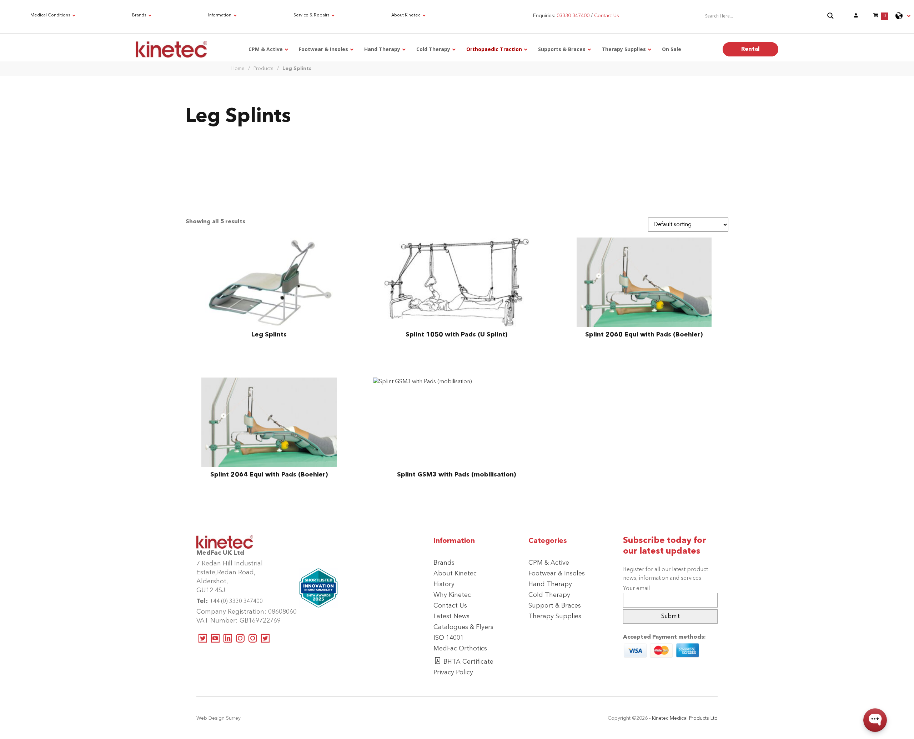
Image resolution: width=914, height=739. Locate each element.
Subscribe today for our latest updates (664, 546)
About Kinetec (455, 573)
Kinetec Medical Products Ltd (685, 718)
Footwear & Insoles (556, 573)
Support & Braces (554, 606)
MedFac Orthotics (460, 648)
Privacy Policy (453, 672)
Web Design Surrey (218, 718)
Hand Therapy (550, 584)
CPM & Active (548, 563)
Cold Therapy (549, 595)
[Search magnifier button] (830, 16)
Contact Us (450, 606)
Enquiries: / (576, 15)
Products (263, 68)
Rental (750, 49)
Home (238, 68)
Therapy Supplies (554, 616)
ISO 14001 (448, 638)
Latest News (451, 616)
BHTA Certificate (468, 662)
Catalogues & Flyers (463, 627)
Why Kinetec (452, 595)
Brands (444, 563)
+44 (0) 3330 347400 (236, 601)
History (444, 584)
